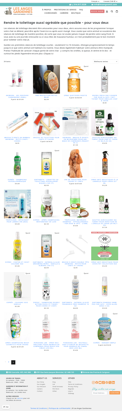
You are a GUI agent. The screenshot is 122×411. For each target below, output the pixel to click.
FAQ (81, 9)
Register (71, 389)
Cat (54, 384)
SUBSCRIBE (114, 393)
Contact (40, 391)
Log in (70, 391)
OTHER (71, 378)
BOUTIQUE (76, 13)
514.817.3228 (80, 4)
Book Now (97, 11)
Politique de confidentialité (59, 408)
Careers (40, 389)
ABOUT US (42, 378)
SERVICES (57, 378)
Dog (54, 382)
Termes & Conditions (38, 408)
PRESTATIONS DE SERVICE (65, 9)
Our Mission (41, 386)
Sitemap (71, 393)
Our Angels (41, 384)
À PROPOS (46, 9)
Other (55, 391)
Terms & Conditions (75, 384)
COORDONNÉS (50, 13)
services (20, 398)
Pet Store (56, 389)
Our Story (40, 382)
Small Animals (58, 386)
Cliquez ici (48, 53)
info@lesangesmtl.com (105, 4)
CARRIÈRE (64, 13)
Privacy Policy (73, 386)
